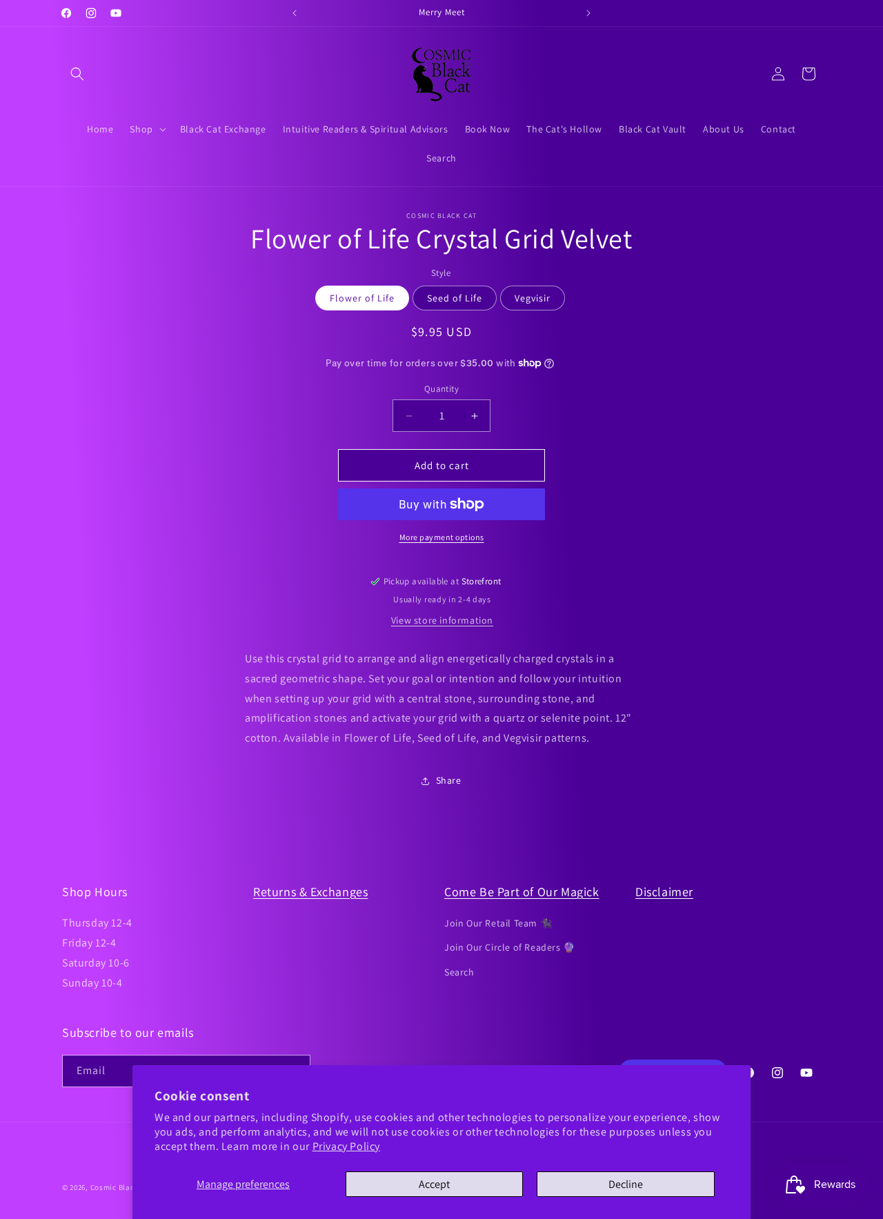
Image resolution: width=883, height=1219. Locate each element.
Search (459, 972)
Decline (625, 1184)
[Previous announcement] (294, 13)
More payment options (441, 537)
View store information (442, 620)
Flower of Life (362, 298)
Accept (434, 1184)
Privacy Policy (346, 1146)
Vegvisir (532, 298)
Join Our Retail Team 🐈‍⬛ (498, 923)
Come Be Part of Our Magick (521, 892)
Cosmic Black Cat (121, 1187)
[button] (77, 74)
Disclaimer (664, 892)
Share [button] (449, 780)
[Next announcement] (588, 13)
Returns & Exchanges (310, 892)
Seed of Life (454, 298)
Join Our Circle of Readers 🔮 (509, 947)
